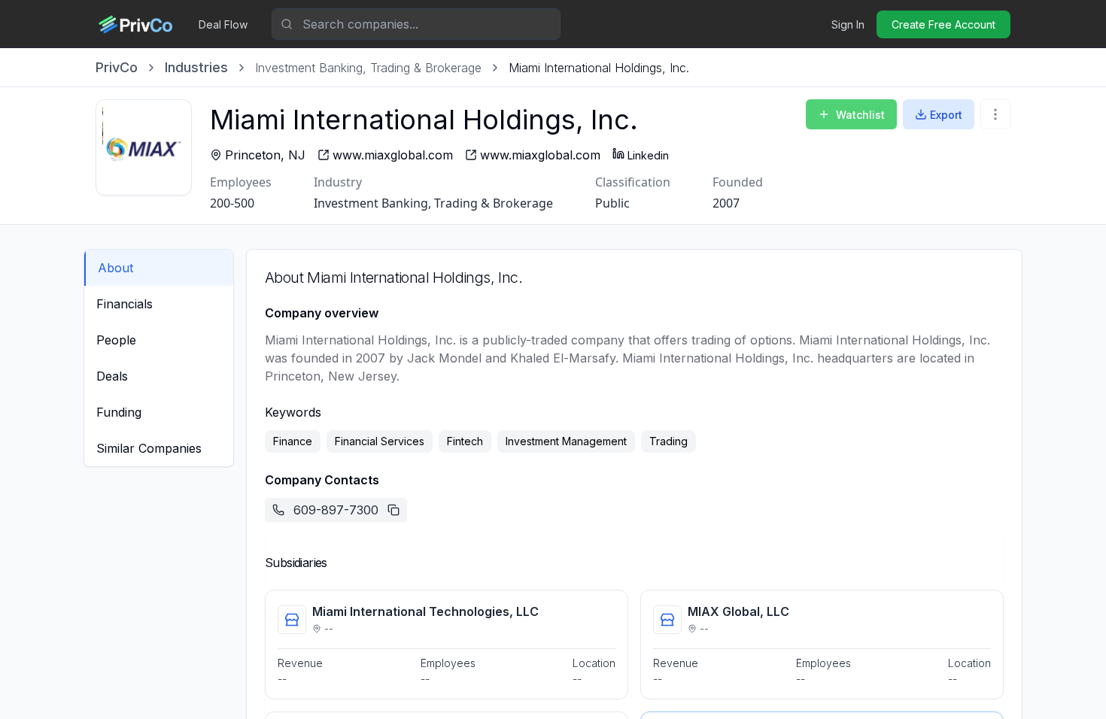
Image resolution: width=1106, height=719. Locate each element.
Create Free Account (943, 24)
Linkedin (648, 155)
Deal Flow (223, 24)
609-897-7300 (335, 509)
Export (946, 114)
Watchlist (860, 114)
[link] (599, 68)
